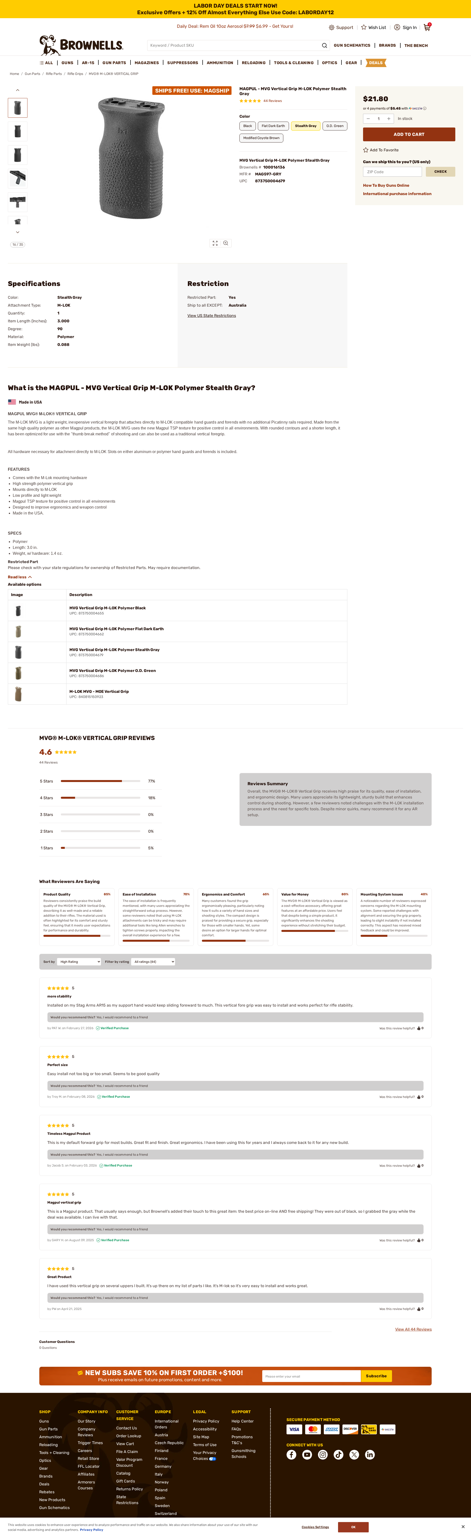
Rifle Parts (54, 74)
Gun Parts (32, 74)
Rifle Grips (75, 74)
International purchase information (397, 193)
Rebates (46, 1492)
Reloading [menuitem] (254, 62)
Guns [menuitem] (68, 62)
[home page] (81, 45)
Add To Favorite (384, 150)
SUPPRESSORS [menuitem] (182, 62)
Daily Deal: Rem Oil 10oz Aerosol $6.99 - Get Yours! (235, 26)
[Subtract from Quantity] (368, 119)
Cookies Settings (315, 1527)
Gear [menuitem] (351, 62)
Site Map (201, 1437)
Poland (161, 1490)
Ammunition (50, 1437)
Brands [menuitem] (387, 45)
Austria (161, 1435)
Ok (353, 1527)
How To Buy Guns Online (386, 185)
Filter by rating (117, 962)
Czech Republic (169, 1442)
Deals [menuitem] (376, 62)
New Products (52, 1499)
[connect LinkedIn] (370, 1455)
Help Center (243, 1421)
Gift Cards (125, 1481)
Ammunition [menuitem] (220, 62)
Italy (159, 1474)
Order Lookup (128, 1436)
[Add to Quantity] (389, 119)
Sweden (162, 1505)
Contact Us (126, 1428)
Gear (43, 1468)
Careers (85, 1450)
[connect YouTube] (307, 1455)
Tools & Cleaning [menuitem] (294, 62)
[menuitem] (48, 63)
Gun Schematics (54, 1507)
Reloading (48, 1444)
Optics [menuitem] (329, 62)
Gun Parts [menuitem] (114, 62)
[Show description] (20, 577)
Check (440, 172)
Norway (162, 1482)
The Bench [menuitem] (416, 45)
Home (14, 74)
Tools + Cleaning (54, 1452)
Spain (160, 1497)
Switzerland (166, 1513)
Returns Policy (129, 1489)
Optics (45, 1460)
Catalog (123, 1473)
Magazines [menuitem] (147, 62)
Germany (163, 1466)
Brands (46, 1476)
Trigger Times (90, 1442)
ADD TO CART (409, 134)
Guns (44, 1421)
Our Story (86, 1421)
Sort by (49, 962)
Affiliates (86, 1474)
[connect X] (354, 1455)
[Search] (324, 45)
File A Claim (127, 1451)
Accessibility (205, 1429)
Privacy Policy (206, 1421)
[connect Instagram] (323, 1455)
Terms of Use (205, 1444)
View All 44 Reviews (413, 1329)
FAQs (236, 1429)
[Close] (463, 1526)
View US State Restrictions (211, 315)
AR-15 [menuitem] (88, 62)
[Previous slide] (18, 90)
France (161, 1458)
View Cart (125, 1443)
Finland (162, 1450)
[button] (405, 27)
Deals (44, 1484)
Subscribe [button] (376, 1376)
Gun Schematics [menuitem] (352, 45)
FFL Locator (89, 1466)
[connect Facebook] (291, 1455)
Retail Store (88, 1458)
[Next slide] (18, 232)
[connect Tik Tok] (338, 1455)
